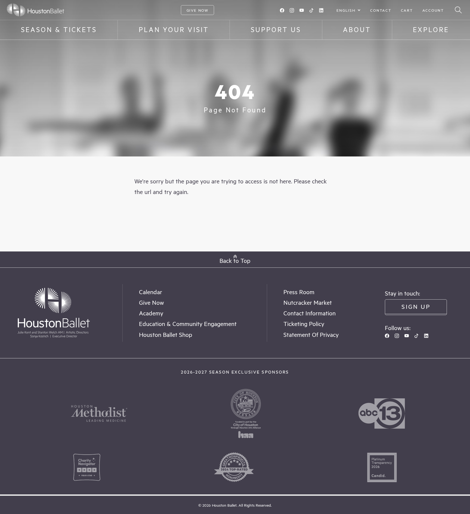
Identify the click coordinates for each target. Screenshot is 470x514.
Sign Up (415, 306)
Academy (151, 313)
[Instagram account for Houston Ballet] (292, 10)
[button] (235, 259)
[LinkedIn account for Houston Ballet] (321, 10)
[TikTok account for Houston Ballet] (311, 10)
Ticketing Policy (303, 323)
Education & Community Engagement (188, 323)
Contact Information (309, 313)
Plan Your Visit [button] (174, 29)
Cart (407, 10)
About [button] (357, 29)
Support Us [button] (276, 29)
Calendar (150, 291)
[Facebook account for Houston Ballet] (282, 10)
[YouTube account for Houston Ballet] (301, 10)
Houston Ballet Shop (165, 334)
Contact (380, 10)
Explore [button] (431, 29)
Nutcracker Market (307, 302)
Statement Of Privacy (311, 334)
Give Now (197, 10)
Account (433, 10)
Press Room (298, 291)
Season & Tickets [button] (59, 29)
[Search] (458, 10)
